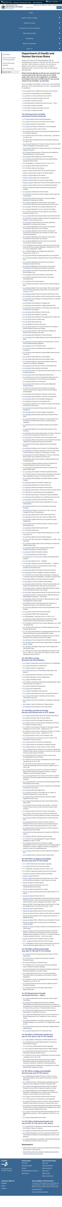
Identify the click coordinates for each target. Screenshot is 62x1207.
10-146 (25, 93)
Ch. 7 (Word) (26, 679)
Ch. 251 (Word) (27, 399)
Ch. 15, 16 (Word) (28, 749)
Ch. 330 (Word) (27, 543)
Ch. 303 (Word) (27, 528)
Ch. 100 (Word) (27, 836)
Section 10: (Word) (28, 882)
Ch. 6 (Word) (26, 677)
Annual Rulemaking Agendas (8, 64)
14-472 (25, 110)
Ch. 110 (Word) (27, 202)
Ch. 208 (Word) (27, 308)
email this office (55, 86)
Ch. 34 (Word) (27, 813)
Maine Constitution (47, 1165)
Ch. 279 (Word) (27, 478)
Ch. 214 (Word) (27, 321)
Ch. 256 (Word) (27, 414)
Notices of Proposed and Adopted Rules (9, 58)
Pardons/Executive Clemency (30, 1170)
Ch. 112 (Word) (27, 209)
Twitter (3, 1185)
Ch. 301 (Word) (27, 519)
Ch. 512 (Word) (27, 611)
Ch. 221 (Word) (27, 326)
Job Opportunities (27, 1165)
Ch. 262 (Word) (27, 437)
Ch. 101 (25, 159)
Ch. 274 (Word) (27, 471)
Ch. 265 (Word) (27, 448)
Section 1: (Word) (28, 170)
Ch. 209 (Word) (27, 312)
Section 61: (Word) (28, 896)
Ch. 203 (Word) (27, 299)
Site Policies (25, 1173)
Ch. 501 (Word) (27, 579)
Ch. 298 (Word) (27, 517)
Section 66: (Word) (28, 911)
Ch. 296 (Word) (27, 510)
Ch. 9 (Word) (26, 686)
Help (29, 2)
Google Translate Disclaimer (40, 1192)
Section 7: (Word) (28, 185)
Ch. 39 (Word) (27, 828)
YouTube (3, 1188)
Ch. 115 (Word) (27, 218)
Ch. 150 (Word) (27, 281)
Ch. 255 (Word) (27, 412)
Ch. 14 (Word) (27, 700)
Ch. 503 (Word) (27, 584)
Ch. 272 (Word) (27, 467)
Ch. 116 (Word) (27, 222)
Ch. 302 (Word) (27, 523)
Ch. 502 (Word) (27, 581)
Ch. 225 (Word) (27, 341)
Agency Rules (7, 72)
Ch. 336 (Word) (27, 566)
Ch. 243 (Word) (27, 381)
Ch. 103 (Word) (27, 165)
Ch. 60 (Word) (27, 156)
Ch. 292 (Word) (27, 497)
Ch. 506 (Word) (27, 595)
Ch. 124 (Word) (27, 258)
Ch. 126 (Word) (27, 266)
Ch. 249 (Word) (27, 394)
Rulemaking (6, 54)
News (49, 5)
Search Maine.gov (37, 2)
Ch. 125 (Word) (27, 262)
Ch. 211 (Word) (27, 317)
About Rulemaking (8, 68)
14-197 (25, 108)
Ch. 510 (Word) (27, 607)
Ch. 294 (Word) (27, 502)
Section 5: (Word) (28, 180)
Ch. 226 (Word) (27, 346)
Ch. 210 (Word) (27, 314)
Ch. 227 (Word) (27, 348)
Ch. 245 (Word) (27, 384)
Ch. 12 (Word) (27, 693)
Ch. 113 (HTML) (27, 211)
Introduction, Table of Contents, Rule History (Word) (38, 873)
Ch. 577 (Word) (27, 855)
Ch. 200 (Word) (27, 288)
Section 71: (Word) (28, 926)
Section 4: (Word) (28, 178)
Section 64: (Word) (28, 908)
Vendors (24, 1168)
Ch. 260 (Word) (27, 429)
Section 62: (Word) (28, 898)
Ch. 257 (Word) (27, 419)
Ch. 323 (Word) (27, 537)
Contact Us (43, 5)
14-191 (25, 103)
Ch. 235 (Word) (27, 368)
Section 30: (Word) (28, 889)
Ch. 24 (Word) (27, 129)
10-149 (25, 98)
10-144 (25, 91)
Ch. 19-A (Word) (27, 775)
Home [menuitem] (31, 12)
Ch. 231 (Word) (27, 356)
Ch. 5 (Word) (26, 124)
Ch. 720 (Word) (27, 642)
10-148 (25, 96)
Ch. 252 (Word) (27, 401)
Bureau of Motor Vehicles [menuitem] (18, 18)
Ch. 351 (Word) (27, 570)
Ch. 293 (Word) (27, 499)
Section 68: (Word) (28, 916)
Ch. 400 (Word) (27, 572)
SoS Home (25, 1163)
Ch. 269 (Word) (27, 459)
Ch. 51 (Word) (27, 148)
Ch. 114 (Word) (27, 216)
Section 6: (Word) (28, 182)
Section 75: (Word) (28, 938)
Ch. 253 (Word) (27, 404)
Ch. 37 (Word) (27, 822)
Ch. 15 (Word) (27, 704)
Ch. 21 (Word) (27, 786)
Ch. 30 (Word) (27, 131)
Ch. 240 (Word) (27, 370)
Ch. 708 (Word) (27, 635)
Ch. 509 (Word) (27, 603)
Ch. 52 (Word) (27, 152)
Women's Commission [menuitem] (18, 44)
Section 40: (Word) (28, 891)
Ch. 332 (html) (27, 552)
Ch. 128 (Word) (27, 270)
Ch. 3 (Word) (26, 668)
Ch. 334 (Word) (27, 561)
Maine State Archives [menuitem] (18, 34)
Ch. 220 (25, 324)
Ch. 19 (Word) (27, 769)
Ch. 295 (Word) (27, 506)
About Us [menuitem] (16, 49)
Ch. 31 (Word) (27, 801)
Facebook (4, 1183)
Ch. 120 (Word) (27, 241)
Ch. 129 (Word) (27, 274)
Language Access (37, 1189)
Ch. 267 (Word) (27, 455)
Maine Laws (45, 1170)
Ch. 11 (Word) (27, 691)
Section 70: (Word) (28, 922)
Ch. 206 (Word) (27, 305)
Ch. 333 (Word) (27, 557)
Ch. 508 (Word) (27, 599)
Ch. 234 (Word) (27, 366)
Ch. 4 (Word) (26, 670)
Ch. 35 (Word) (27, 818)
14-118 (25, 100)
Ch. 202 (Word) (27, 296)
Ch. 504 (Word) (27, 588)
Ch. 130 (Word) (27, 277)
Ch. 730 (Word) (27, 646)
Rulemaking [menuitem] (16, 39)
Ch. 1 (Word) (26, 119)
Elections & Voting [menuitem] (17, 24)
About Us (36, 5)
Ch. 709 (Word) (27, 640)
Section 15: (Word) (28, 885)
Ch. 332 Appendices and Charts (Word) (35, 554)
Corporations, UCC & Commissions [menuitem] (20, 29)
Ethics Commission (47, 1176)
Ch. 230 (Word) (27, 352)
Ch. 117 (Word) (27, 226)
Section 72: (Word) (28, 931)
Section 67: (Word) (28, 913)
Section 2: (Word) (28, 173)
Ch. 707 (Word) (27, 631)
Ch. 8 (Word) (26, 1020)
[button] (54, 1)
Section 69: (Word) (28, 920)
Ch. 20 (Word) (27, 781)
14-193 (25, 105)
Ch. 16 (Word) (27, 706)
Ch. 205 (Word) (27, 303)
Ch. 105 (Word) (27, 191)
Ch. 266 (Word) (27, 450)
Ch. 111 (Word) (27, 206)
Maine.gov (45, 1163)
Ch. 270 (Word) (27, 463)
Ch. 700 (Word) (27, 627)
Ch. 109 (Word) (27, 198)
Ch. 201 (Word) (27, 294)
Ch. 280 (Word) (27, 482)
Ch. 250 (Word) (27, 396)
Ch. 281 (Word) (27, 485)
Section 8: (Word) (28, 187)
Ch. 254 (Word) (27, 408)
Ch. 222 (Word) (27, 331)
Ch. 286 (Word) (27, 490)
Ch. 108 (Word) (27, 194)
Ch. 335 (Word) (27, 563)
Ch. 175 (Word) (27, 284)
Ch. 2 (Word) (26, 121)
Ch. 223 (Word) (27, 335)
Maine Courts (46, 1173)
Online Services (23, 2)
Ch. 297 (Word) (27, 514)
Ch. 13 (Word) (27, 696)
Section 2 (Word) (28, 878)
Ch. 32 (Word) (27, 805)
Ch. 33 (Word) (27, 811)
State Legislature (47, 1168)
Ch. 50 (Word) (27, 144)
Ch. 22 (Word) (27, 790)
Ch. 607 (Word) (27, 614)
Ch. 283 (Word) (27, 487)
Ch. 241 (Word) (27, 375)
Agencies (15, 2)
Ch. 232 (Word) (27, 359)
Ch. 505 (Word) (27, 592)
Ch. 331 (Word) (27, 548)
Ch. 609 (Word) (27, 619)
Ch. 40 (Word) (27, 1030)
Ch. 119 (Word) (27, 237)
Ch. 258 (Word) (27, 425)
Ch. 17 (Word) (27, 755)
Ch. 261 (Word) (27, 433)
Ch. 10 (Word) (27, 126)
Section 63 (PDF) (28, 904)
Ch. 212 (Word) (27, 319)
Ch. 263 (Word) (27, 440)
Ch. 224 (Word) (27, 337)
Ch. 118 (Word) (27, 231)
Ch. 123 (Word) (27, 255)
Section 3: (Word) (28, 175)
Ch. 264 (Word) (27, 444)
